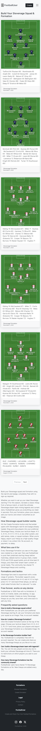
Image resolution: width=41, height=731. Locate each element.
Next (25, 482)
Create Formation (20, 692)
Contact (20, 705)
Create (29, 5)
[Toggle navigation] (37, 5)
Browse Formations (20, 689)
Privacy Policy (20, 701)
